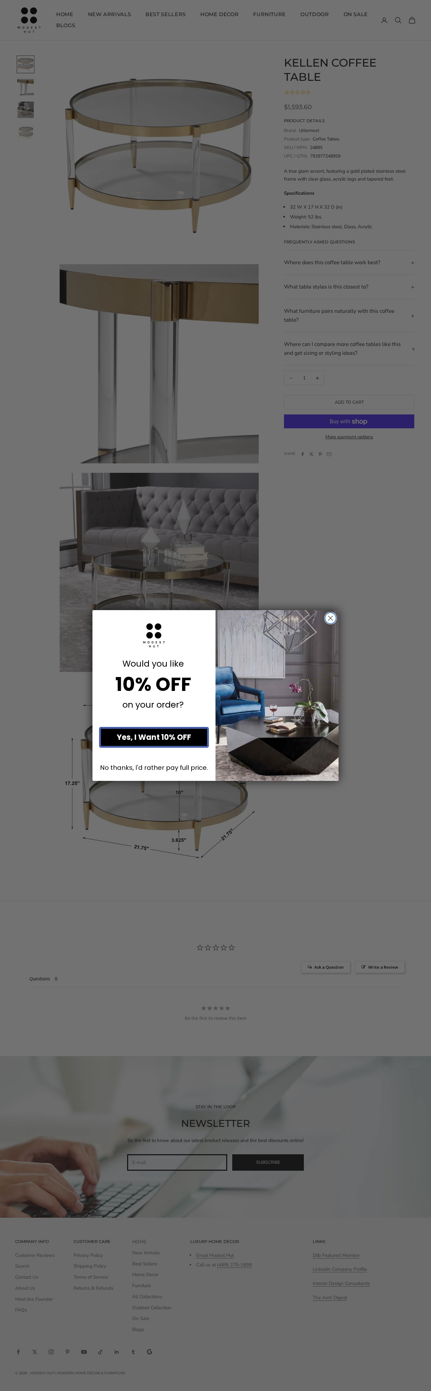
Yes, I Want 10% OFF (154, 737)
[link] (154, 635)
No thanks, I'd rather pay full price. (154, 767)
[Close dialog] (330, 618)
